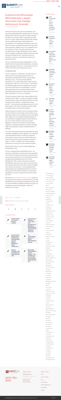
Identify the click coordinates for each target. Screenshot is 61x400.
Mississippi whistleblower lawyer (18, 201)
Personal (48, 299)
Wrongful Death (50, 359)
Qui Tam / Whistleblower (11, 26)
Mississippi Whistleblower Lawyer (21, 177)
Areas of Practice (45, 377)
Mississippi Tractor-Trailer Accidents (50, 267)
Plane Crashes (50, 305)
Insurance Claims (50, 246)
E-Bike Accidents (50, 224)
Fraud (47, 240)
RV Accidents (49, 322)
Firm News (49, 234)
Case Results (44, 387)
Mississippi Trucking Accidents (49, 273)
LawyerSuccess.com (33, 397)
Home (42, 374)
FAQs (42, 379)
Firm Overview (44, 382)
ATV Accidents (50, 181)
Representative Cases (46, 384)
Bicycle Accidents (50, 191)
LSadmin (18, 197)
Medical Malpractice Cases (49, 250)
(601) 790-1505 (11, 379)
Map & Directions (27, 382)
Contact (42, 390)
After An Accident (50, 179)
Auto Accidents (50, 187)
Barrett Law (49, 189)
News (47, 285)
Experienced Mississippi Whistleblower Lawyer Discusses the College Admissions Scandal (19, 19)
